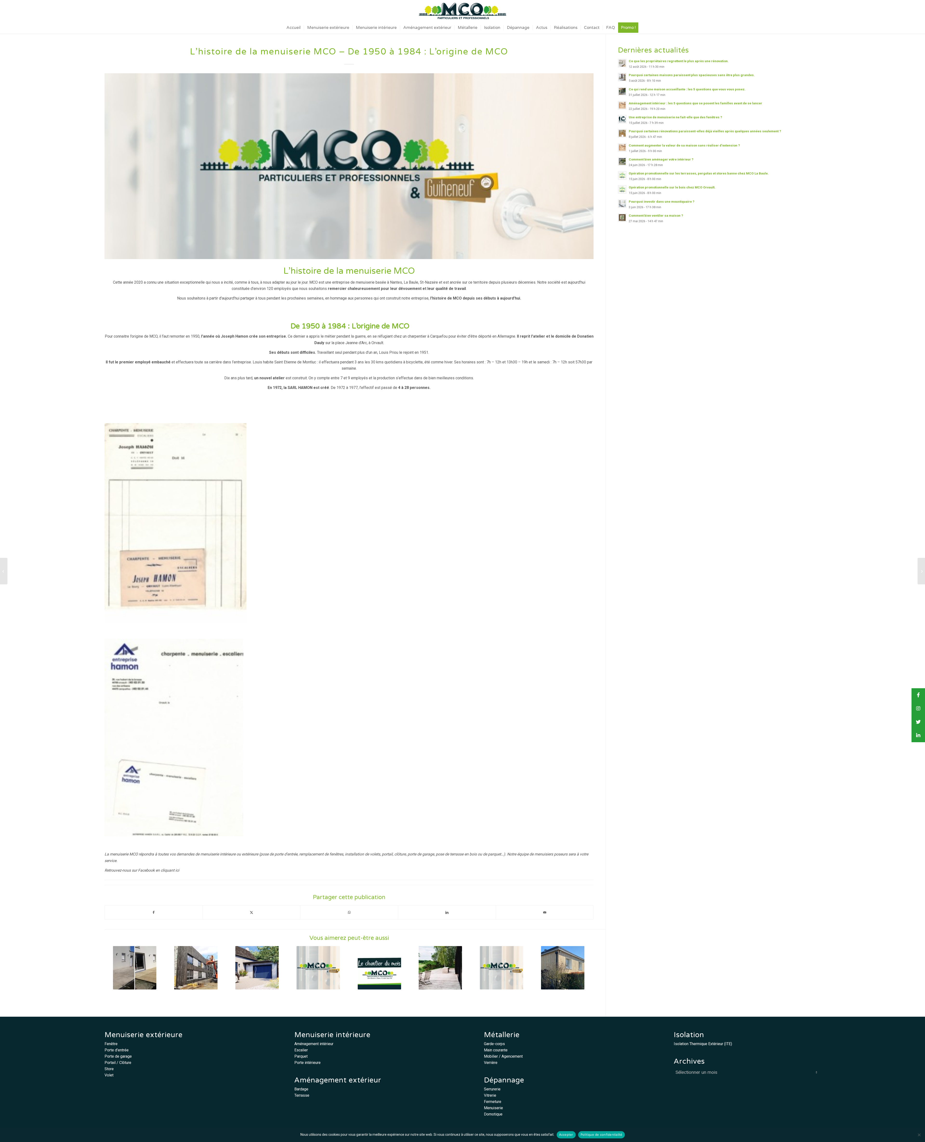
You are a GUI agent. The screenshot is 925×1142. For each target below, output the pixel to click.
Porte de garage (118, 1056)
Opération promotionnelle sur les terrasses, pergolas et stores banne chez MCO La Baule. (699, 173)
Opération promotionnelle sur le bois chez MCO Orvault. (672, 187)
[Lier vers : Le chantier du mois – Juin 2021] (379, 967)
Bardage (301, 1089)
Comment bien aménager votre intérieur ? (661, 159)
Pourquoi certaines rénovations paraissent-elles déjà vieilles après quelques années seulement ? (705, 131)
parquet (494, 854)
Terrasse (301, 1095)
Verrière (490, 1062)
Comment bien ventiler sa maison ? (656, 215)
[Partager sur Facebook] (154, 912)
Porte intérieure (307, 1062)
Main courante (496, 1050)
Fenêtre (111, 1044)
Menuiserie (493, 1108)
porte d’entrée (286, 854)
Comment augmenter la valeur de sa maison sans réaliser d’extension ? (684, 145)
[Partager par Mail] (545, 912)
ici (177, 870)
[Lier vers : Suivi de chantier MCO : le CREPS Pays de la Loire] (196, 967)
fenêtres (336, 854)
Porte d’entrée (117, 1050)
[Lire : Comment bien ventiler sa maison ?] (622, 217)
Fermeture (492, 1101)
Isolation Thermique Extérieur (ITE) (703, 1044)
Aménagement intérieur (313, 1044)
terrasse (456, 854)
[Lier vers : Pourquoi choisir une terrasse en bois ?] (440, 967)
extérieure (250, 854)
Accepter (566, 1134)
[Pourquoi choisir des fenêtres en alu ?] (921, 571)
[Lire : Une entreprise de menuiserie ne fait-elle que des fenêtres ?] (622, 119)
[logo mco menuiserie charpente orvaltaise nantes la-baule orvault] (462, 11)
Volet (109, 1075)
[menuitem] (293, 28)
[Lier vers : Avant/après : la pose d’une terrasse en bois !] (135, 967)
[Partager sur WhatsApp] (349, 912)
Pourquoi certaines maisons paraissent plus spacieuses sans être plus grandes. (692, 75)
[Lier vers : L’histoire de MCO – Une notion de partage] (318, 967)
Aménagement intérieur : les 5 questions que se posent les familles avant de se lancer (695, 103)
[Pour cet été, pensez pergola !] (3, 571)
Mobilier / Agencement (503, 1056)
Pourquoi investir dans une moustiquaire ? (661, 201)
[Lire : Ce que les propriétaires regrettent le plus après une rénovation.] (622, 63)
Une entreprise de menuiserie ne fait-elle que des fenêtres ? (675, 117)
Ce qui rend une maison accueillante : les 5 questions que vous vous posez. (687, 89)
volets (375, 854)
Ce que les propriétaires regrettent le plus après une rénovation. (679, 61)
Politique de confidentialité (601, 1134)
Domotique (493, 1114)
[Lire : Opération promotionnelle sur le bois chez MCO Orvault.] (622, 189)
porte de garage (421, 854)
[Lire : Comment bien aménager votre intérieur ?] (622, 161)
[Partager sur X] (251, 912)
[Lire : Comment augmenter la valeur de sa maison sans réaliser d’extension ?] (622, 147)
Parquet (301, 1056)
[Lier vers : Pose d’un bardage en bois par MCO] (563, 967)
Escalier (301, 1050)
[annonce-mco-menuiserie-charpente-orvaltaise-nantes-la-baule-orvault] (349, 166)
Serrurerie (492, 1089)
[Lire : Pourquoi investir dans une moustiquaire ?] (622, 203)
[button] (918, 735)
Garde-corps (494, 1044)
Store (109, 1069)
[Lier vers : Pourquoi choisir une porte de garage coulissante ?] (257, 967)
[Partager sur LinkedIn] (447, 912)
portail (387, 854)
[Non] (919, 1134)
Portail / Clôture (118, 1062)
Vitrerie (490, 1095)
